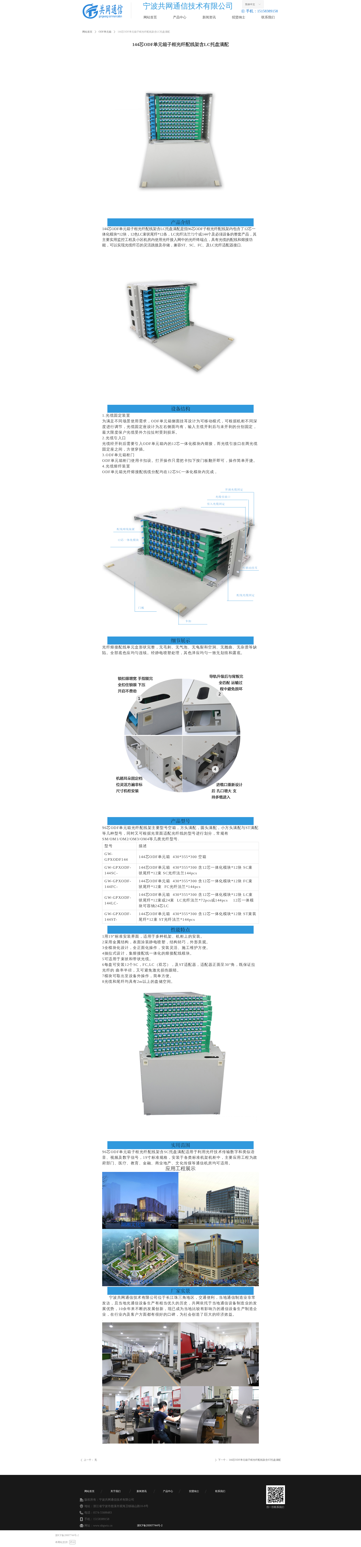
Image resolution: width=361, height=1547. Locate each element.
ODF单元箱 (105, 31)
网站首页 (87, 31)
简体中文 (250, 4)
